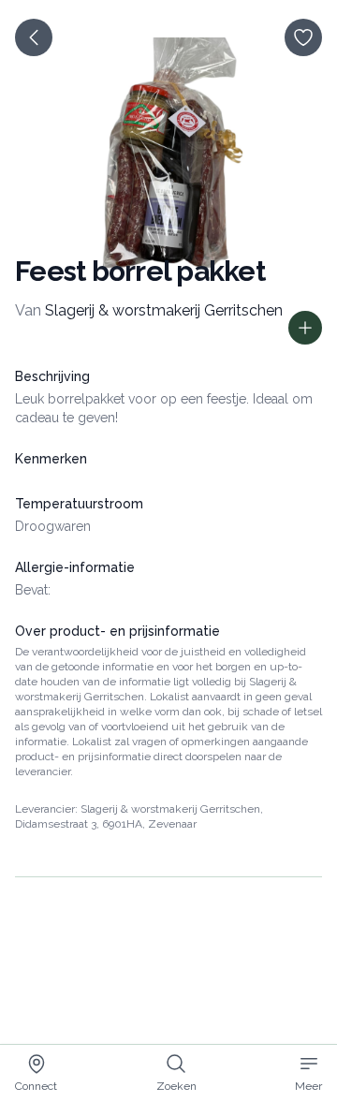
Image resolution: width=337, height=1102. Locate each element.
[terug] (33, 37)
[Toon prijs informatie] (305, 328)
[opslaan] (303, 37)
